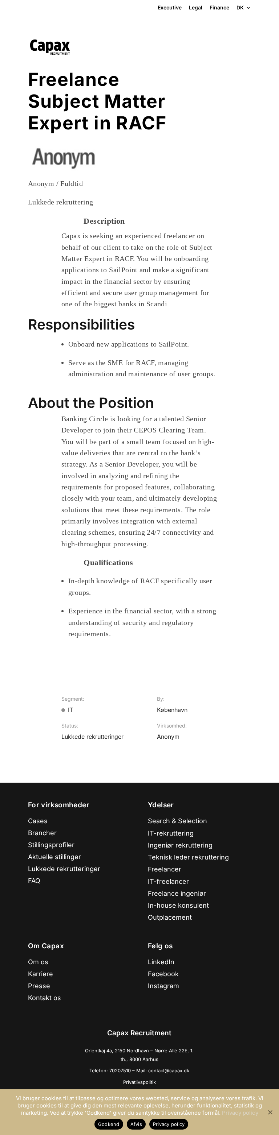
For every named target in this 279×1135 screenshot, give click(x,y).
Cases (38, 821)
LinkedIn (161, 962)
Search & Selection (177, 821)
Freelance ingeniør (177, 893)
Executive (170, 7)
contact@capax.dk (168, 1070)
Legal (195, 7)
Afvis (136, 1124)
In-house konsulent (178, 905)
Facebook (163, 974)
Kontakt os (44, 998)
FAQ (34, 881)
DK (240, 8)
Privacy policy (240, 1112)
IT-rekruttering (171, 833)
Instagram (163, 986)
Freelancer (164, 869)
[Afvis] (270, 1112)
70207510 (120, 1070)
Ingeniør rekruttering (180, 845)
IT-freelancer (168, 881)
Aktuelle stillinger (54, 857)
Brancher (42, 833)
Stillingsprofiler (51, 845)
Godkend (109, 1124)
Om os (38, 962)
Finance (219, 7)
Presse (39, 986)
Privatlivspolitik (139, 1082)
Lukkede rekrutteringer (64, 869)
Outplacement (170, 917)
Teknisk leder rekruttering (188, 857)
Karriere (40, 974)
